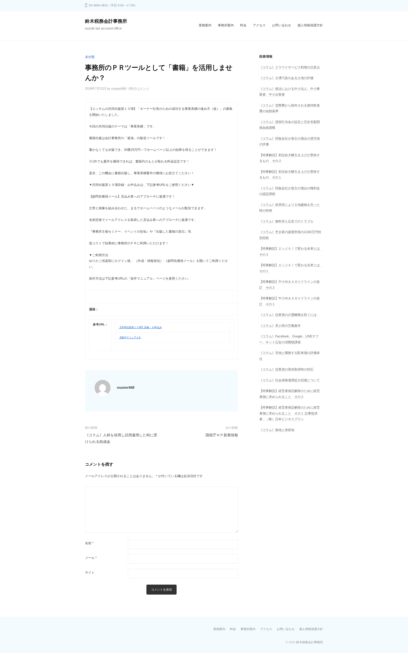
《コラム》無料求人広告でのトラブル (286, 221)
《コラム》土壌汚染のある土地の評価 (286, 78)
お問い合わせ (281, 25)
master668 (118, 88)
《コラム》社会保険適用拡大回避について (289, 380)
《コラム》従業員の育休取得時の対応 (286, 369)
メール (91, 558)
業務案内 (205, 25)
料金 (243, 25)
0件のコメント (139, 88)
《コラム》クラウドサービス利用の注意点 (289, 67)
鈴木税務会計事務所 (106, 21)
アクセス (259, 25)
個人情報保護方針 (310, 25)
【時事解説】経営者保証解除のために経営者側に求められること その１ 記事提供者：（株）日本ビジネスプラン (289, 413)
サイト (90, 572)
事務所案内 (226, 25)
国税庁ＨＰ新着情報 (221, 435)
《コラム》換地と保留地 (276, 430)
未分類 (90, 57)
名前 (89, 543)
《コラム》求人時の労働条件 (280, 325)
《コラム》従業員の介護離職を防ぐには (288, 315)
